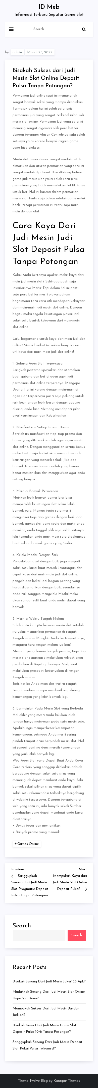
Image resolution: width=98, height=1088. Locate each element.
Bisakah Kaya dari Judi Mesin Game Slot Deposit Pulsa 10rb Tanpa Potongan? (44, 1028)
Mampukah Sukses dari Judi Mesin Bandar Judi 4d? (46, 1012)
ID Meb (49, 7)
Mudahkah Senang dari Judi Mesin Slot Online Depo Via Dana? (49, 995)
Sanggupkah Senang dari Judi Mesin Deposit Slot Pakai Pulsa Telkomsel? (47, 1045)
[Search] (83, 29)
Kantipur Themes (67, 1081)
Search (22, 926)
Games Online (28, 844)
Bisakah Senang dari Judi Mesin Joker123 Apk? (49, 981)
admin (17, 52)
